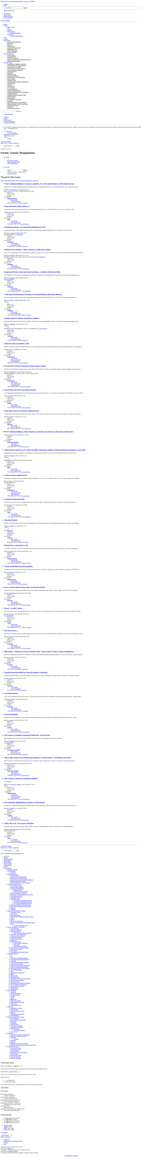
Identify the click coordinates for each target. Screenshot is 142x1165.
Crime (12, 918)
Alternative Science (16, 931)
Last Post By (23, 180)
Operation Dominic (10, 520)
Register (6, 4)
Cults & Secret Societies (17, 964)
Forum (5, 25)
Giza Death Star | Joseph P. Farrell (16, 68)
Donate (6, 39)
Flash (11, 481)
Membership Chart (12, 49)
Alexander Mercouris (12, 105)
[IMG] (5, 1128)
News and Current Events (14, 884)
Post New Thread (6, 141)
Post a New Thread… (13, 160)
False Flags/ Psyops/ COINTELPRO (20, 968)
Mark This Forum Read (13, 162)
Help (5, 5)
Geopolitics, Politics (16, 897)
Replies (14, 180)
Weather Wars (14, 987)
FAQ (8, 28)
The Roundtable (11, 871)
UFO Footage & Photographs (18, 1020)
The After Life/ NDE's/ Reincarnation (20, 1034)
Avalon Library (8, 53)
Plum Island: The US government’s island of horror (21, 411)
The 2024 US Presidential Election (23, 903)
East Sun (12, 212)
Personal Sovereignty (16, 1055)
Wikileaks (13, 909)
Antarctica (13, 992)
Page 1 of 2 (4, 143)
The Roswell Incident (19, 1030)
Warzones (13, 908)
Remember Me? (10, 10)
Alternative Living (15, 912)
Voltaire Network (11, 74)
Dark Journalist (11, 79)
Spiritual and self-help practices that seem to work (23, 1045)
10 (12, 552)
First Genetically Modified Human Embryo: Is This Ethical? (24, 802)
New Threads (7, 15)
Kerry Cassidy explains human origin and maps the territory (24, 587)
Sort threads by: (5, 1071)
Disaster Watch (18, 890)
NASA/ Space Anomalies (17, 980)
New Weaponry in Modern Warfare (20, 947)
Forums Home (7, 865)
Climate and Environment (17, 888)
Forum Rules (4, 1132)
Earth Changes (14, 1009)
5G (11, 955)
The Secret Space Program (17, 986)
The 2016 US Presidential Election (23, 900)
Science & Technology (16, 949)
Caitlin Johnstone (11, 71)
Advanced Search (8, 114)
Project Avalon (8, 120)
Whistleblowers (15, 989)
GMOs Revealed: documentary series (16, 343)
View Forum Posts (15, 201)
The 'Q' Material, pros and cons (19, 984)
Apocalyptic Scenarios (16, 1008)
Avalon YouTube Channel (14, 48)
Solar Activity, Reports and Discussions (21, 906)
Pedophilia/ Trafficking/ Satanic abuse (20, 978)
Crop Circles (14, 1031)
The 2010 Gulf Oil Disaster (21, 891)
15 (12, 192)
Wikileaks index (11, 96)
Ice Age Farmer (11, 87)
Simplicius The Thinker (13, 108)
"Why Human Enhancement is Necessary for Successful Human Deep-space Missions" (33, 294)
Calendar (9, 30)
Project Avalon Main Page (14, 42)
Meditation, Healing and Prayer (19, 1036)
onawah (12, 720)
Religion (13, 1042)
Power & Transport (15, 1057)
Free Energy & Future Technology (23, 933)
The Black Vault (11, 80)
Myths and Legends (16, 1000)
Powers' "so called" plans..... (14, 608)
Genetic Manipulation (16, 969)
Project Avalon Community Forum (13, 1141)
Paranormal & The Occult (17, 1002)
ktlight (11, 416)
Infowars (9, 84)
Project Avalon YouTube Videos (19, 878)
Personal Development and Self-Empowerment (23, 922)
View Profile (14, 200)
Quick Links (10, 34)
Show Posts (22, 172)
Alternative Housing (16, 1048)
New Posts (7, 13)
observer (12, 435)
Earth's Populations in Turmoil (18, 893)
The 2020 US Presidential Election (23, 902)
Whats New (10, 43)
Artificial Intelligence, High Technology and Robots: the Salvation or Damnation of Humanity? (41, 432)
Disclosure (13, 1021)
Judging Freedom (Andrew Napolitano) (17, 104)
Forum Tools (6, 157)
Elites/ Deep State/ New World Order (20, 965)
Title (2, 180)
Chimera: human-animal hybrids (15, 475)
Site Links (6, 40)
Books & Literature (16, 915)
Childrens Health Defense (14, 90)
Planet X (13, 1012)
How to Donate (8, 18)
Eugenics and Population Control (19, 967)
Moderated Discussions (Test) (18, 881)
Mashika (12, 526)
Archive (6, 1142)
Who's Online (7, 862)
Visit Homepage (15, 361)
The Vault (13, 872)
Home (5, 24)
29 (12, 461)
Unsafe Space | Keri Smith (14, 67)
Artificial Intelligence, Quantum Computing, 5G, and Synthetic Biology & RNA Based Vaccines (42, 184)
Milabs (12, 974)
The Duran (10, 107)
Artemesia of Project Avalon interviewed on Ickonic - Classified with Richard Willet (32, 272)
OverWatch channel (11, 693)
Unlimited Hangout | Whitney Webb (16, 95)
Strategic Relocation (16, 1058)
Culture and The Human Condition (16, 911)
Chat (5, 37)
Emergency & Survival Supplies (19, 1052)
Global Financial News (17, 896)
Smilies (6, 1126)
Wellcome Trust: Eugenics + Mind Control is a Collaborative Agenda (27, 249)
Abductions (14, 1023)
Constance (12, 455)
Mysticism (13, 1037)
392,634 (9, 138)
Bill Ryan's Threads (12, 869)
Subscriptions (7, 860)
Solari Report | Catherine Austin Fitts (16, 64)
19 (12, 617)
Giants (12, 998)
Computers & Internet (16, 937)
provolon (12, 233)
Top (23, 853)
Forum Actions (11, 31)
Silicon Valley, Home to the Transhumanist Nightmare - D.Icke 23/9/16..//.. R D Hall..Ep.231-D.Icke (37, 757)
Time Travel (14, 1003)
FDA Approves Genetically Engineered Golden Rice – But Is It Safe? (27, 735)
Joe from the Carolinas (15, 784)
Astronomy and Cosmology (18, 936)
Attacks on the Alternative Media (19, 958)
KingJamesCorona (14, 829)
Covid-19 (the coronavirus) (21, 943)
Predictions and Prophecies (17, 1014)
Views (18, 180)
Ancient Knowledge (16, 993)
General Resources (12, 874)
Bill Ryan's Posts (8, 16)
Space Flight (14, 950)
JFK (12, 971)
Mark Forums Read (16, 33)
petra (11, 505)
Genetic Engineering (11, 714)
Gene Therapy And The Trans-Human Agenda (20, 390)
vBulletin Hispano (13, 1151)
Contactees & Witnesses (17, 1027)
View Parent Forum (12, 163)
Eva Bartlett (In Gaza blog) (14, 99)
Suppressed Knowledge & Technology (21, 983)
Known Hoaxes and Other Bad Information (22, 880)
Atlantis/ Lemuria (15, 995)
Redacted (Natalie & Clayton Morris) (16, 102)
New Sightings (14, 1018)
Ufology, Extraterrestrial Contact (15, 1017)
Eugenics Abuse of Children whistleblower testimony (22, 318)
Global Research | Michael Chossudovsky (18, 82)
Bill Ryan (6, 134)
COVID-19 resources (12, 58)
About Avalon (11, 46)
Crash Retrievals (15, 1028)
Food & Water (14, 1054)
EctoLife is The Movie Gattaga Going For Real (30, 366)
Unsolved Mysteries (16, 1005)
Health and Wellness (16, 941)
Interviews (10, 45)
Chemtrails (13, 961)
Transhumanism (15, 1015)
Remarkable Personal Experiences (19, 1043)
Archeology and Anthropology (18, 934)
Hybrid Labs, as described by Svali (16, 545)
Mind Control (14, 975)
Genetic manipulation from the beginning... (18, 566)
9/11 (12, 956)
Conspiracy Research (9, 121)
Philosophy (13, 1040)
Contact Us (7, 1139)
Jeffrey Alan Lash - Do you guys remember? (19, 823)
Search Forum (7, 167)
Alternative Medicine (16, 930)
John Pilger (10, 73)
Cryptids (13, 996)
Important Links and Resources (19, 877)
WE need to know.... (11, 630)
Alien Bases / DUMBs (16, 1026)
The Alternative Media (16, 885)
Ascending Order (10, 1080)
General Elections (15, 899)
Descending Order (11, 1082)
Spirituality (10, 1033)
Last (14, 143)
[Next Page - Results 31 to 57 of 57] (11, 143)
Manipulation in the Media (17, 972)
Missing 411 (14, 999)
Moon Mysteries (15, 977)
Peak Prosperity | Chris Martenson (16, 77)
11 (12, 638)
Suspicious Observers (12, 76)
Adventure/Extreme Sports (21, 925)
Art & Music (14, 913)
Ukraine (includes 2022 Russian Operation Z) (19, 59)
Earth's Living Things (16, 939)
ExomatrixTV (13, 189)
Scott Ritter (10, 101)
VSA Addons (67, 1155)
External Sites (7, 62)
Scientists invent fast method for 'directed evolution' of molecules (25, 672)
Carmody (12, 678)
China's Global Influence (17, 887)
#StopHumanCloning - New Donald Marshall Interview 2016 (25, 227)
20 (12, 330)
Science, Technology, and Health (15, 927)
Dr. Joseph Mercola (12, 89)
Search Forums (8, 863)
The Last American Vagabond (15, 70)
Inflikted (75, 1155)
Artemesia (12, 255)
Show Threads (13, 172)
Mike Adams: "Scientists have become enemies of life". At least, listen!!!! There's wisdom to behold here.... (39, 651)
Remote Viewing (15, 981)
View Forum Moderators (17, 36)
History (12, 919)
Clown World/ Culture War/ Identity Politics (22, 916)
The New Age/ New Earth (17, 1011)
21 (12, 304)
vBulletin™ (10, 1148)
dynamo (12, 395)
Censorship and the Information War (20, 959)
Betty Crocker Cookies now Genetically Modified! (21, 778)
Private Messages (8, 859)
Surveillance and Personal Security (20, 952)
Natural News (10, 86)
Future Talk (10, 1006)
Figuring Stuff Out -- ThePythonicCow (21, 882)
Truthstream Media (12, 93)
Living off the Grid (15, 1049)
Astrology (16, 1039)
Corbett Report (11, 83)
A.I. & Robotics (15, 928)
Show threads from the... (7, 1066)
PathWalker (12, 593)
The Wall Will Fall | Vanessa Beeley (16, 65)
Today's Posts (10, 27)
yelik (11, 349)
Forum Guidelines (12, 52)
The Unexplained (11, 990)
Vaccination (17, 944)
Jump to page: (8, 146)
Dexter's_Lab (13, 551)
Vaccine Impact (11, 98)
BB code (6, 1125)
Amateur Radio (14, 1051)
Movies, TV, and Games (17, 921)
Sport (12, 924)
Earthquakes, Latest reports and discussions (22, 894)
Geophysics (14, 940)
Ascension (12, 699)
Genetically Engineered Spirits (14, 499)
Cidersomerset (13, 763)
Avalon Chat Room (12, 50)
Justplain (12, 808)
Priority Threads (15, 875)
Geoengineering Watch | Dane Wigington (18, 92)
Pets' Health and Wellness (20, 946)
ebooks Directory (11, 56)
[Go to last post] (23, 203)
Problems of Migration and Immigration (21, 905)
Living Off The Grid (12, 1046)
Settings (6, 857)
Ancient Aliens (14, 1024)
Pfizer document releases (13, 61)
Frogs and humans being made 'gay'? (17, 206)
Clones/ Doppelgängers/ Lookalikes (20, 962)
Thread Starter (7, 180)
